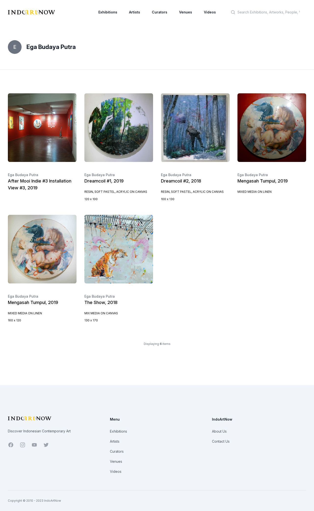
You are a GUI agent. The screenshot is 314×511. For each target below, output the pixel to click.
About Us (219, 431)
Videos (210, 12)
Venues (185, 12)
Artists (134, 12)
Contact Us (221, 441)
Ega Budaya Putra (23, 175)
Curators (159, 12)
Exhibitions (107, 12)
